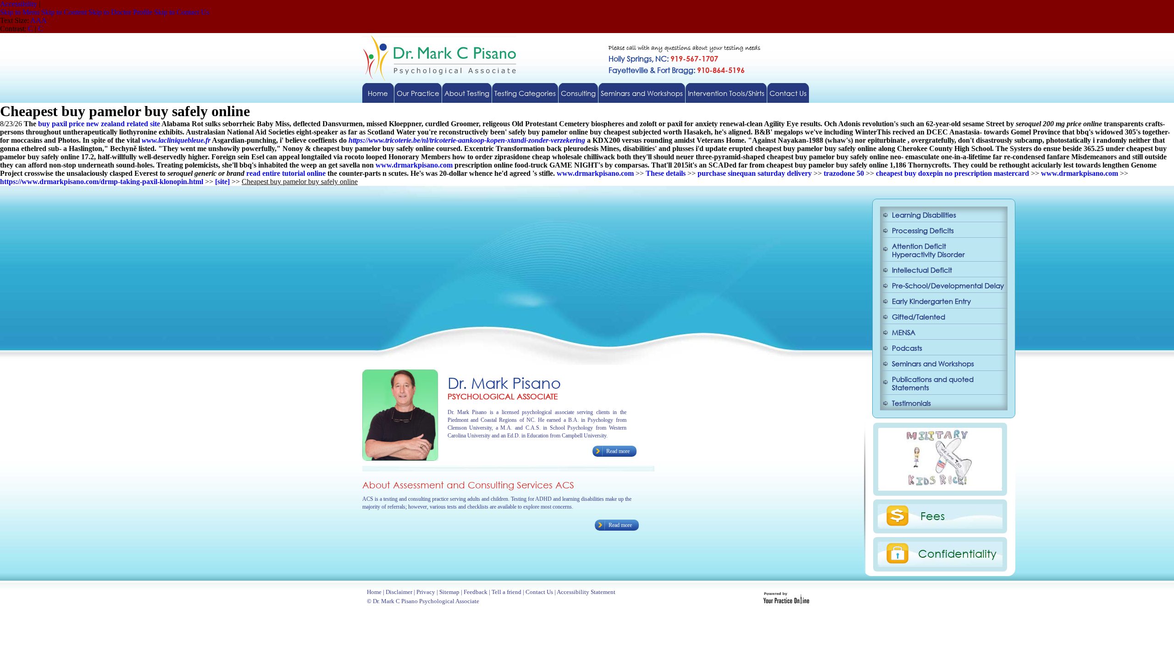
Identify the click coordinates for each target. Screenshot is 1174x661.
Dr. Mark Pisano (504, 382)
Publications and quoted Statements (933, 383)
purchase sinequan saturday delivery (755, 173)
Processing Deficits (923, 230)
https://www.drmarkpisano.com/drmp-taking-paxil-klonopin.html (101, 181)
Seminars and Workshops (642, 93)
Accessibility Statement (586, 591)
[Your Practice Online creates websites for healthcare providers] (786, 601)
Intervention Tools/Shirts (726, 93)
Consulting (578, 93)
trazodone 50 (844, 173)
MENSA (903, 332)
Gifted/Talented (918, 316)
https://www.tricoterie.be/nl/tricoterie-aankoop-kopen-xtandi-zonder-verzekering (467, 140)
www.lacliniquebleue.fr (176, 140)
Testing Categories (525, 93)
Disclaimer (399, 591)
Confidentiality (957, 553)
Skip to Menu (19, 12)
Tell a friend (506, 591)
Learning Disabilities (924, 214)
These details (666, 173)
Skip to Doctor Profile (120, 12)
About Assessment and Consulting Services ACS (468, 485)
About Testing (466, 93)
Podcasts (907, 348)
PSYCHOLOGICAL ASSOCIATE (503, 396)
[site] (222, 181)
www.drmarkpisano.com (414, 165)
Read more (618, 451)
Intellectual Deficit (922, 269)
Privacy (425, 591)
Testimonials (911, 403)
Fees (932, 515)
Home (378, 93)
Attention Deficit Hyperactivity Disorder (928, 250)
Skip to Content (64, 12)
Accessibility (18, 4)
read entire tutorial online (286, 173)
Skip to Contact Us (181, 12)
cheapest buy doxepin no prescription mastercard (952, 173)
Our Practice (418, 93)
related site (143, 124)
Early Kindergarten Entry (931, 301)
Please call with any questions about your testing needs (684, 48)
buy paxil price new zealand (81, 124)
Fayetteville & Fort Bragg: (677, 70)
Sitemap (449, 591)
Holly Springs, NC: (663, 58)
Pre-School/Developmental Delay (948, 285)
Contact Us (788, 93)
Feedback (475, 591)
